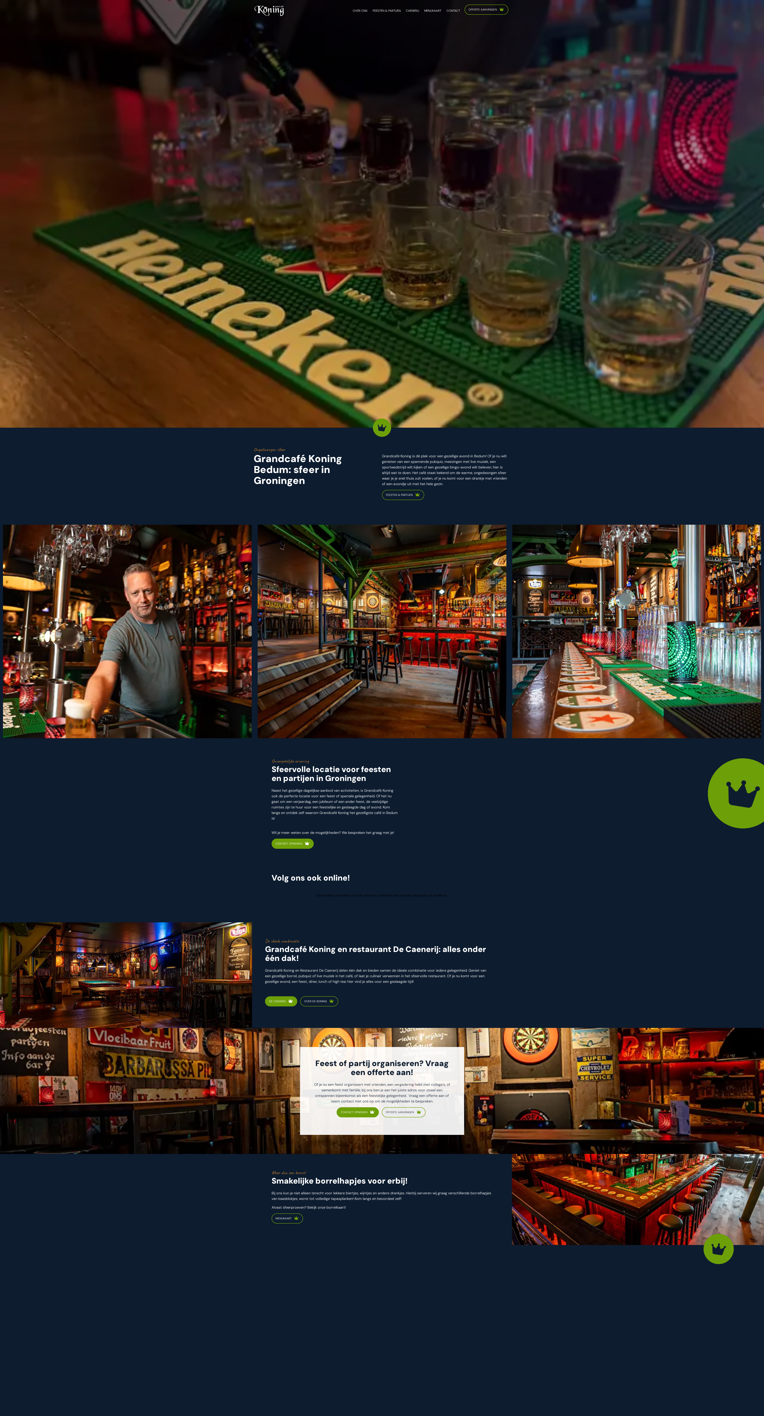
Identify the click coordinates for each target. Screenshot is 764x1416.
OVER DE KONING (315, 1001)
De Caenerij (277, 1001)
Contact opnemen (289, 843)
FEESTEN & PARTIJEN (399, 495)
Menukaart (284, 1218)
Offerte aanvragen (483, 9)
